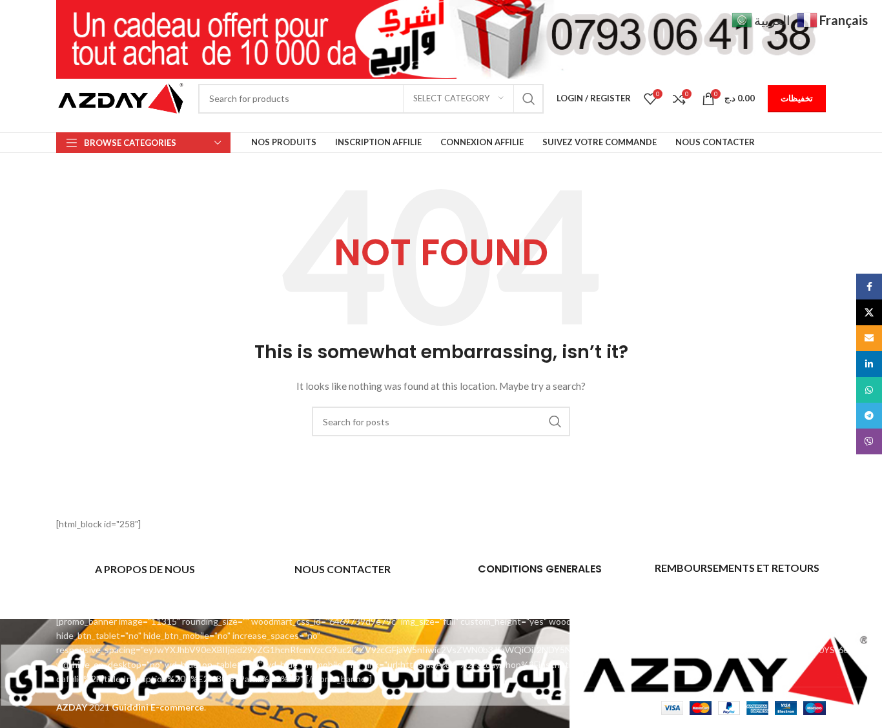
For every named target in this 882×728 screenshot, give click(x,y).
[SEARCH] (529, 99)
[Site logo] (120, 97)
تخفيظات (797, 98)
